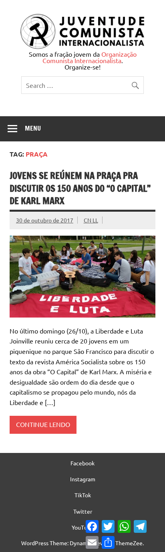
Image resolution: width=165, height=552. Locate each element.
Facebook (82, 463)
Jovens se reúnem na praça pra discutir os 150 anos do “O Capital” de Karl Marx (80, 188)
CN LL (91, 220)
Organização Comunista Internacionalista (89, 57)
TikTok (82, 495)
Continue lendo (43, 424)
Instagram (82, 479)
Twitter (82, 511)
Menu (33, 128)
